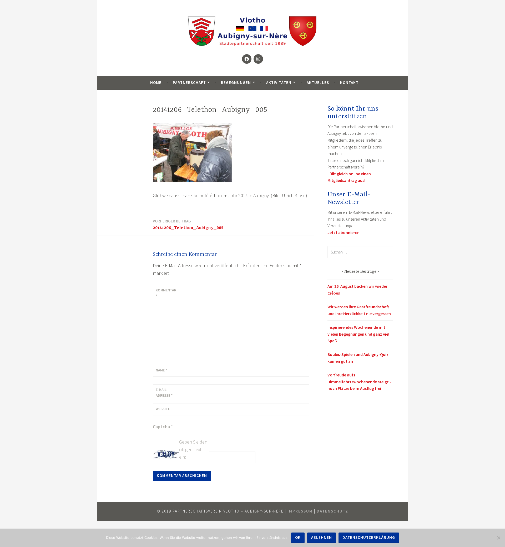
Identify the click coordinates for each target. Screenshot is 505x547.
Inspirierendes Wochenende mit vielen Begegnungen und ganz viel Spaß (358, 334)
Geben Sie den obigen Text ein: (193, 449)
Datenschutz (332, 511)
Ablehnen (321, 537)
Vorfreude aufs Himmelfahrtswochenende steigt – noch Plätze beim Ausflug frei (359, 381)
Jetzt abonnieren (343, 232)
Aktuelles (318, 82)
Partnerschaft (189, 82)
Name (161, 370)
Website (163, 408)
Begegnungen (236, 82)
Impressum (300, 511)
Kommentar (166, 293)
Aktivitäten (278, 82)
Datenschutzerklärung (368, 537)
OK (298, 537)
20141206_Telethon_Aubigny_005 (188, 224)
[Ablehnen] (498, 537)
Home (155, 82)
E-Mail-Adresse (164, 392)
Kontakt (349, 82)
